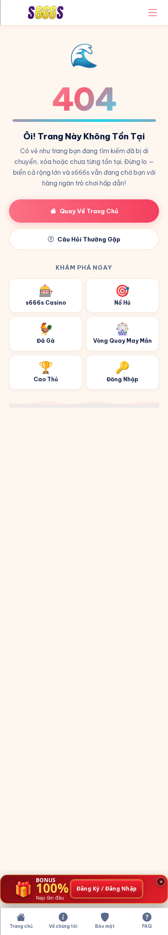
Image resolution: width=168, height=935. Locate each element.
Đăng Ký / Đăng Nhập (107, 889)
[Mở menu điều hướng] (153, 12)
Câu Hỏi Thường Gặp (89, 239)
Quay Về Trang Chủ (89, 211)
